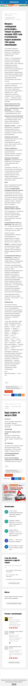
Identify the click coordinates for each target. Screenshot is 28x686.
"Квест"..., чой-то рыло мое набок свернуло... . (15, 540)
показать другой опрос (14, 583)
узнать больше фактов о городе (14, 603)
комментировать (9, 391)
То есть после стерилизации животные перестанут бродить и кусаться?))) (16, 513)
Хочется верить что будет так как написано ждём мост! (16, 547)
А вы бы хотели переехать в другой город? (12, 560)
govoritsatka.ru (14, 2)
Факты (7, 592)
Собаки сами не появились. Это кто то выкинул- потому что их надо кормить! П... (15, 532)
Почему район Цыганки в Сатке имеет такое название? (14, 597)
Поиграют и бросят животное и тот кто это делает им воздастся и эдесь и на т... (15, 523)
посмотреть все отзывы (14, 662)
